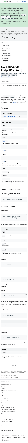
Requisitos (3, 386)
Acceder (24, 1)
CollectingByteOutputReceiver (11, 116)
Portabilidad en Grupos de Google (8, 413)
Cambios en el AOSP (6, 23)
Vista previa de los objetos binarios (8, 390)
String (15, 102)
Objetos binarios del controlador (8, 395)
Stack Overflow (4, 428)
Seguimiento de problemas (7, 430)
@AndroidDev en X (5, 402)
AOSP (2, 42)
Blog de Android (4, 405)
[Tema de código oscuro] (26, 198)
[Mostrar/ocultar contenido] (10, 49)
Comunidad (13, 435)
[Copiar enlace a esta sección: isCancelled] (9, 332)
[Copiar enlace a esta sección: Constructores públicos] (21, 190)
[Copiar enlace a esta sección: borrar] (6, 274)
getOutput (5, 172)
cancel (4, 141)
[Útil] (11, 45)
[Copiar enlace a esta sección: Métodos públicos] (16, 206)
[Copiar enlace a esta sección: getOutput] (9, 310)
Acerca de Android (5, 435)
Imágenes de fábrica (5, 392)
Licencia (4, 437)
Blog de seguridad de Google (7, 407)
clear (4, 150)
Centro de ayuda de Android (7, 419)
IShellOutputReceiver (7, 77)
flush (4, 161)
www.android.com (5, 423)
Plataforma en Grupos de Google (8, 409)
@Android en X (4, 400)
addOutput (5, 129)
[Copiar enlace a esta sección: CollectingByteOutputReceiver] (21, 194)
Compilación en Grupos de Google (8, 411)
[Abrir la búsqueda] (17, 1)
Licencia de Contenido (5, 373)
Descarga (3, 388)
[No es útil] (14, 45)
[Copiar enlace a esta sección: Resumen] (9, 108)
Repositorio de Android (6, 384)
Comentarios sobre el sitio (19, 437)
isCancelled (6, 179)
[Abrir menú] (2, 1)
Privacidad (9, 437)
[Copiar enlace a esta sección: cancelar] (7, 259)
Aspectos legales (21, 435)
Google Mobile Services (6, 425)
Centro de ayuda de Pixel (6, 421)
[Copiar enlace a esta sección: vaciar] (6, 290)
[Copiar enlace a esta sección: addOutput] (9, 211)
